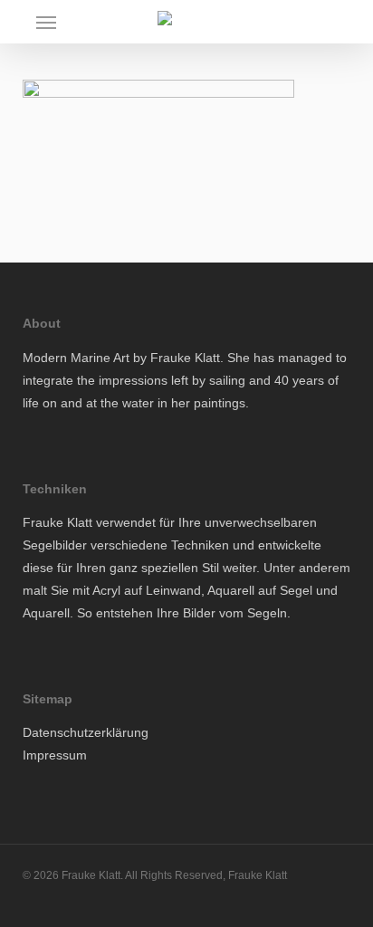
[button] (46, 22)
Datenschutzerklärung (85, 732)
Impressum (55, 755)
